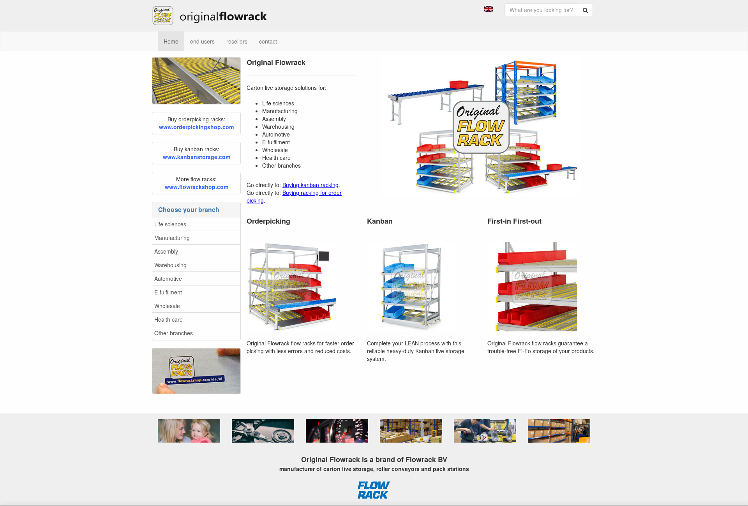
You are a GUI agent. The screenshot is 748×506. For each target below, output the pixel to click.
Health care (168, 319)
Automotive (168, 278)
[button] (488, 8)
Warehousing (170, 265)
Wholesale (167, 306)
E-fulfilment (168, 292)
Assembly (166, 251)
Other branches (173, 333)
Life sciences (170, 224)
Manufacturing (172, 238)
